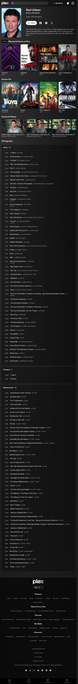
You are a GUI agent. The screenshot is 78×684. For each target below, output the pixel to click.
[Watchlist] (68, 3)
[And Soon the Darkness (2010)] (48, 59)
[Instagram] (46, 23)
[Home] (5, 3)
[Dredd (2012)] (29, 97)
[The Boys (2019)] (10, 97)
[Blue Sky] (38, 670)
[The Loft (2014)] (10, 59)
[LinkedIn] (46, 670)
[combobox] (31, 3)
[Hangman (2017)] (29, 59)
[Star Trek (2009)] (67, 97)
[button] (73, 3)
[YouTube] (50, 670)
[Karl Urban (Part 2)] (39, 128)
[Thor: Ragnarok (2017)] (48, 97)
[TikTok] (30, 670)
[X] (52, 23)
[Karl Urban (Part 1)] (64, 128)
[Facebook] (40, 23)
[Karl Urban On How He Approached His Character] (14, 128)
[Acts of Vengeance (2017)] (67, 59)
